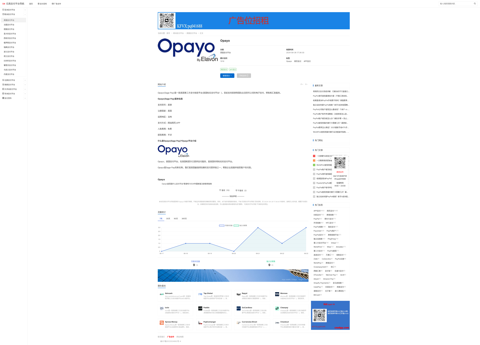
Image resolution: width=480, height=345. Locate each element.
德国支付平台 (9, 29)
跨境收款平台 (333, 235)
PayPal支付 (318, 235)
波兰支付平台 (9, 52)
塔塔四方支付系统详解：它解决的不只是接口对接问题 (334, 91)
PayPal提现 (331, 251)
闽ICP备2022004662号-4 (170, 341)
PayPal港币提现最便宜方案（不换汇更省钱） (330, 96)
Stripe (333, 243)
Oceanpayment (320, 267)
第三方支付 (318, 251)
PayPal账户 (331, 231)
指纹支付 (331, 227)
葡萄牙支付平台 (10, 65)
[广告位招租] (254, 20)
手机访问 (242, 75)
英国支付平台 (9, 20)
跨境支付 (329, 263)
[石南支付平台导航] (3, 4)
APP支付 (307, 61)
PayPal (316, 219)
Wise (329, 247)
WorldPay (317, 263)
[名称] (233, 275)
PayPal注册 (339, 259)
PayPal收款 (318, 227)
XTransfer (318, 275)
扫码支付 (317, 215)
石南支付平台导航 (15, 3)
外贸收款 (317, 223)
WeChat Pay (331, 275)
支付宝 (327, 271)
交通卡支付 (339, 271)
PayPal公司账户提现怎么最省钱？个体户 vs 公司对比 (334, 109)
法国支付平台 (9, 25)
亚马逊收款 (337, 283)
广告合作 (57, 4)
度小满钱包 (339, 291)
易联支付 (317, 291)
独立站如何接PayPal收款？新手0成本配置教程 (331, 105)
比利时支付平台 (10, 61)
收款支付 (339, 255)
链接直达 (226, 75)
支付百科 (43, 4)
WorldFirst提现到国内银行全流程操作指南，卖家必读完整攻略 (337, 132)
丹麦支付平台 (9, 74)
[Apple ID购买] (330, 315)
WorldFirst (318, 247)
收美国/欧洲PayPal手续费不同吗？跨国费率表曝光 (332, 100)
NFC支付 (329, 223)
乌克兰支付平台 (10, 70)
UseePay (317, 287)
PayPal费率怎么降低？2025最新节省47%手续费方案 (333, 127)
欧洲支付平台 (178, 33)
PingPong (332, 239)
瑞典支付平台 (9, 47)
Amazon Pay (328, 279)
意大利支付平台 (10, 34)
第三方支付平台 (320, 243)
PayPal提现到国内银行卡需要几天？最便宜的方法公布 (334, 123)
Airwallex (339, 247)
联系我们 (161, 337)
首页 (31, 4)
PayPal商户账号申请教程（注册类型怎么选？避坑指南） (335, 114)
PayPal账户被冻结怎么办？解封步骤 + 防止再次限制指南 (335, 118)
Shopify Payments (321, 283)
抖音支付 (328, 287)
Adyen (316, 279)
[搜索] (475, 4)
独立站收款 (318, 239)
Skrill (342, 275)
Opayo (289, 61)
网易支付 (340, 287)
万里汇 (328, 255)
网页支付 (297, 61)
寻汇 (332, 267)
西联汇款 (317, 271)
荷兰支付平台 (9, 56)
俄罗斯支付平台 (10, 43)
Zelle (316, 259)
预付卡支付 (328, 219)
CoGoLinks (326, 259)
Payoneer (317, 231)
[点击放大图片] (188, 50)
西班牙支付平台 (10, 38)
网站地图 (180, 337)
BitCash (317, 295)
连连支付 (317, 255)
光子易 (327, 291)
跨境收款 (330, 215)
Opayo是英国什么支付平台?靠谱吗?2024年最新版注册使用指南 (187, 184)
